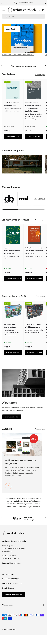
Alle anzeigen (40, 75)
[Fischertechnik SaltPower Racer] (13, 311)
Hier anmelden (11, 417)
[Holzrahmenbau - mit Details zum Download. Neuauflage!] (34, 235)
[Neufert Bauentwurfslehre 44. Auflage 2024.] (13, 235)
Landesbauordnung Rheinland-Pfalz (11, 104)
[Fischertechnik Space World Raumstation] (34, 311)
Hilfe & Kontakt (8, 588)
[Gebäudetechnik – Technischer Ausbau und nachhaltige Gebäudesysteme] (34, 90)
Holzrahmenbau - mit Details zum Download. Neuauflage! (34, 250)
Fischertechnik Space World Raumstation (33, 325)
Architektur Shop (11, 629)
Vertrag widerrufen (13, 594)
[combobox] (23, 16)
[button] (43, 9)
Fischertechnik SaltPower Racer (10, 325)
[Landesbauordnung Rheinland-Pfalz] (13, 90)
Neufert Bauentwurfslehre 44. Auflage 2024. (12, 250)
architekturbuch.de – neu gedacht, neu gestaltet (21, 462)
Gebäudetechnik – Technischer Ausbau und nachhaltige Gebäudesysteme (33, 107)
